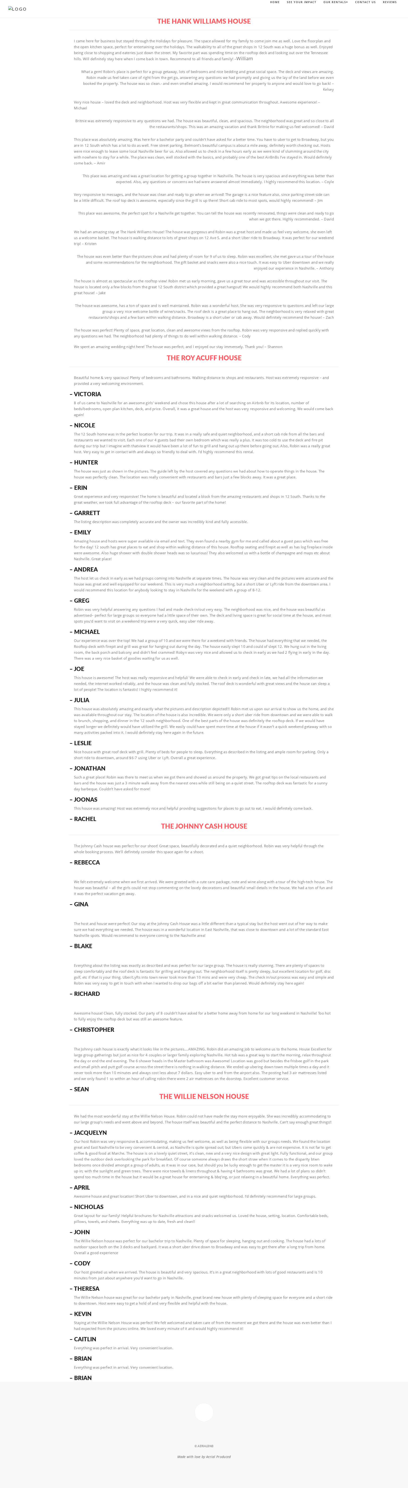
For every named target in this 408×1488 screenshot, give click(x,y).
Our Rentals (335, 2)
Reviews (390, 2)
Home (275, 2)
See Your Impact (301, 2)
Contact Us (365, 2)
